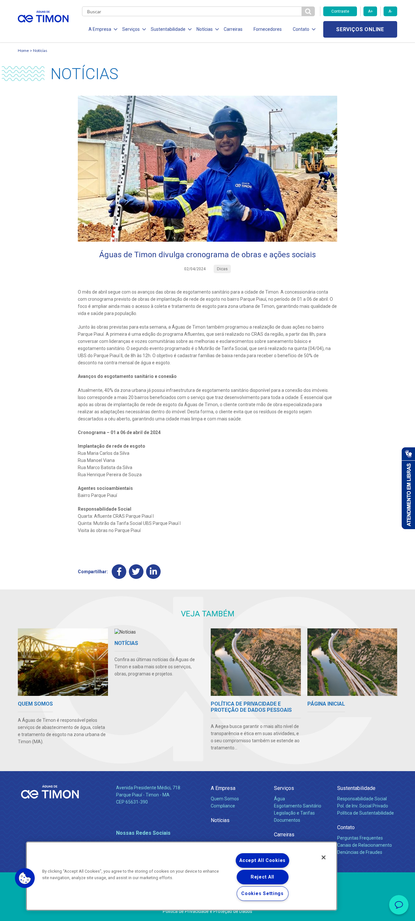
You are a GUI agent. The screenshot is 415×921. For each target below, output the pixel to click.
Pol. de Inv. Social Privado (362, 805)
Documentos (287, 820)
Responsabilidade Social (362, 798)
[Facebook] (119, 571)
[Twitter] (136, 571)
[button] (25, 878)
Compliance (223, 805)
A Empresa (223, 788)
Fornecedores (268, 29)
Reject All (262, 877)
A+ (370, 11)
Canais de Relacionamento (364, 845)
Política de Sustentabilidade (365, 813)
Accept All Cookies (262, 860)
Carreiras (233, 29)
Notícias (40, 50)
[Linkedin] (153, 571)
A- (390, 11)
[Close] (323, 857)
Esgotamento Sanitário (297, 805)
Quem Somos (225, 798)
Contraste (340, 11)
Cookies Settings (262, 893)
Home (23, 50)
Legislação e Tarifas (294, 813)
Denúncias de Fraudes (359, 852)
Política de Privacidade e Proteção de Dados (207, 911)
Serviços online (360, 29)
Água (279, 798)
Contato (346, 827)
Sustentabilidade (356, 788)
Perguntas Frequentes (360, 838)
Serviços (284, 788)
